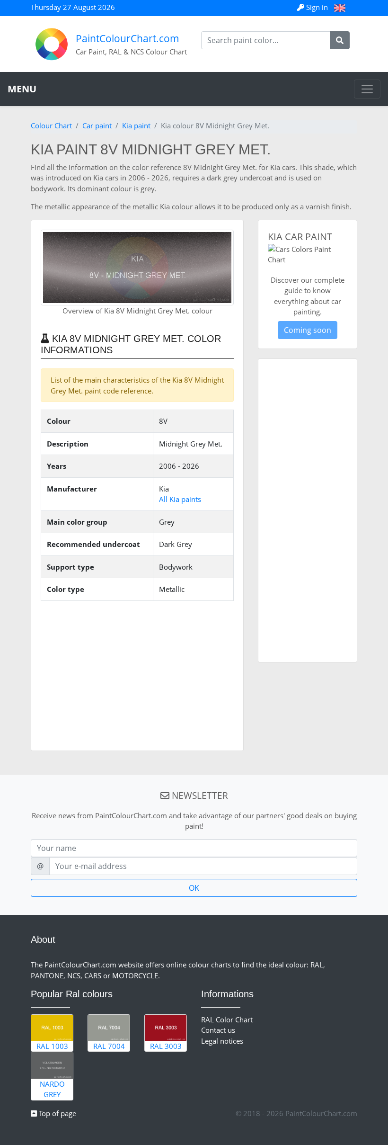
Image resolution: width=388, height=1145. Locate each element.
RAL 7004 (109, 1046)
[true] (340, 40)
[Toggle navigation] (367, 89)
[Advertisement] (137, 674)
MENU (22, 88)
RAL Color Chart (227, 1019)
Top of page (56, 1113)
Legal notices (222, 1041)
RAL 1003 (52, 1046)
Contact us (218, 1030)
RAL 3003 (166, 1046)
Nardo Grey (52, 1089)
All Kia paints (180, 499)
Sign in (317, 7)
